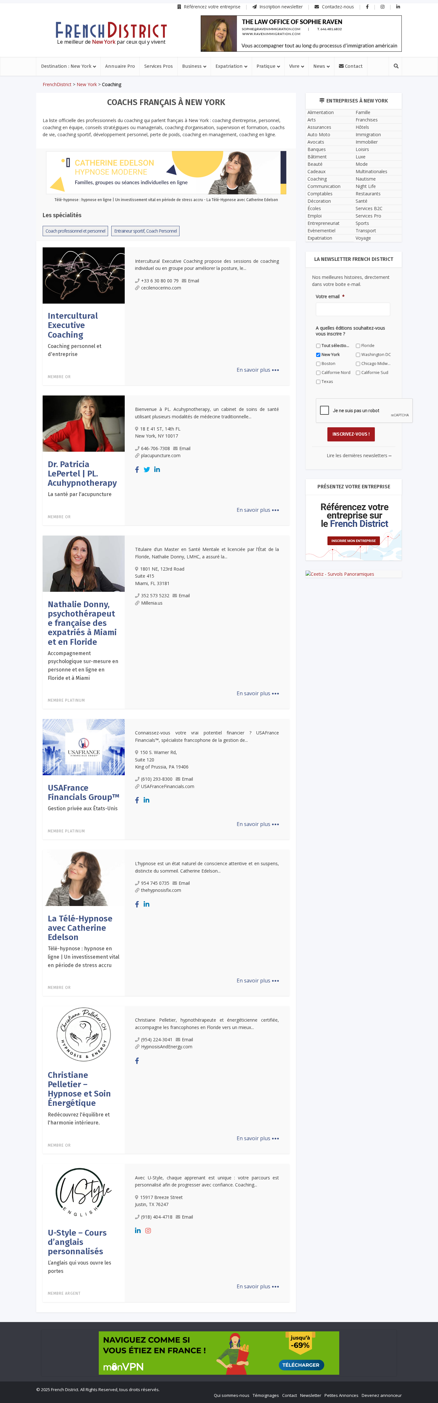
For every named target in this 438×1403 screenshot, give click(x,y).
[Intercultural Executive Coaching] (84, 275)
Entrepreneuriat (323, 223)
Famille (363, 112)
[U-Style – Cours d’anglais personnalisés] (84, 1191)
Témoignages (266, 1395)
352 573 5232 (155, 595)
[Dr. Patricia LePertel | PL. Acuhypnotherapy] (84, 423)
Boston (328, 363)
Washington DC (376, 354)
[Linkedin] (157, 469)
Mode (362, 164)
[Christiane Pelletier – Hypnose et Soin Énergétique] (84, 1033)
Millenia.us (152, 603)
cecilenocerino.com (161, 288)
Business (192, 66)
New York (87, 84)
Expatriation (229, 66)
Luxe (361, 157)
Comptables (320, 194)
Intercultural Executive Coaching (73, 325)
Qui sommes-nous (231, 1395)
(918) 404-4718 (157, 1217)
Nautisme (366, 179)
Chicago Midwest (376, 363)
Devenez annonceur (382, 1395)
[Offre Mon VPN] (219, 1353)
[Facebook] (137, 469)
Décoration (319, 201)
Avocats (315, 142)
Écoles (314, 208)
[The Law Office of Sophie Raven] (301, 33)
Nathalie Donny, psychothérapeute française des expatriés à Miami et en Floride (82, 623)
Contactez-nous (337, 7)
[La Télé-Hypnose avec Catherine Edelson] (84, 877)
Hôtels (362, 127)
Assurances (319, 127)
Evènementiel (321, 230)
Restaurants (368, 194)
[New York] (111, 30)
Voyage (363, 238)
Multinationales (371, 171)
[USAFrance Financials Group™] (84, 746)
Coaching (317, 179)
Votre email (330, 296)
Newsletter (310, 1395)
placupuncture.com (161, 455)
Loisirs (362, 149)
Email (193, 281)
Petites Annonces (341, 1395)
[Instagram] (148, 1230)
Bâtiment (317, 157)
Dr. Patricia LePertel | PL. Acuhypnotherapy (82, 473)
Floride (368, 345)
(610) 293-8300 (157, 779)
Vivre (294, 66)
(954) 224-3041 (157, 1039)
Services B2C (369, 208)
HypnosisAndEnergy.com (166, 1046)
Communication (324, 186)
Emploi (314, 216)
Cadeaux (316, 171)
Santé (361, 201)
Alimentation (320, 112)
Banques (316, 149)
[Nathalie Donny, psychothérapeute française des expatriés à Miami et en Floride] (84, 563)
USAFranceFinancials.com (167, 786)
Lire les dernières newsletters (359, 455)
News (319, 66)
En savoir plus (258, 369)
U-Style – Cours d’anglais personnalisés (77, 1242)
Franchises (367, 120)
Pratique (266, 66)
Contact (353, 66)
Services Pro (368, 216)
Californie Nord (336, 372)
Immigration (368, 134)
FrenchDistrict (57, 84)
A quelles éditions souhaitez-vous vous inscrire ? (350, 331)
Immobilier (367, 142)
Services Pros (158, 66)
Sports (362, 223)
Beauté (315, 164)
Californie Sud (374, 372)
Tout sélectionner (336, 345)
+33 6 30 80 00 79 (160, 281)
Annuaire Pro (120, 66)
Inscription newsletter (280, 7)
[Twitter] (147, 469)
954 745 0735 (155, 883)
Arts (311, 120)
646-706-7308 (155, 448)
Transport (366, 230)
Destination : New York (66, 66)
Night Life (366, 186)
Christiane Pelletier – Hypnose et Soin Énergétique (79, 1089)
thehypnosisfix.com (161, 890)
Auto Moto (318, 134)
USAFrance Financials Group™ (83, 792)
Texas (327, 381)
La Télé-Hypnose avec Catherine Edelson (80, 928)
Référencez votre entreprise (211, 7)
